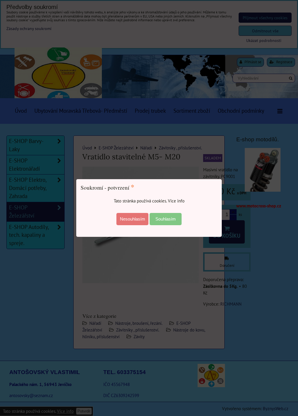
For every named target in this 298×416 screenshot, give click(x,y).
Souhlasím (165, 218)
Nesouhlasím (132, 218)
